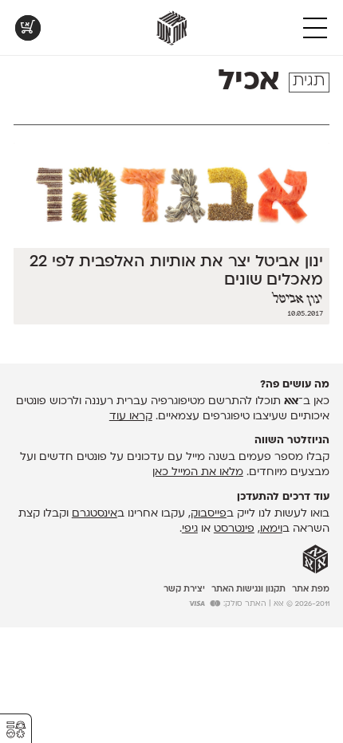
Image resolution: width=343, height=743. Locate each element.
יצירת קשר (184, 589)
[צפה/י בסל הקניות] (28, 28)
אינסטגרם (94, 514)
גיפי (190, 529)
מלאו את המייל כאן (197, 472)
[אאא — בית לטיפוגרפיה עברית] (315, 560)
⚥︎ (16, 730)
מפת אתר (310, 589)
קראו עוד (130, 416)
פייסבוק (209, 514)
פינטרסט (234, 529)
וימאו (271, 529)
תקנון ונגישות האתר (248, 589)
